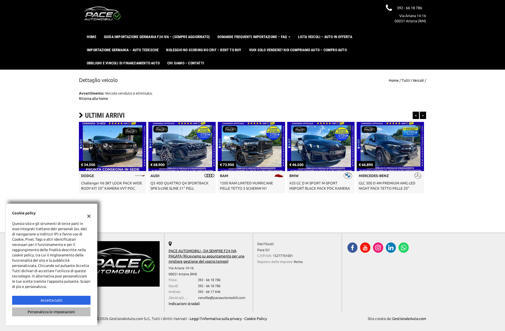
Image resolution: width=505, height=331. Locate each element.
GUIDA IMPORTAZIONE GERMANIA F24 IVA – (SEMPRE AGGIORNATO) (157, 37)
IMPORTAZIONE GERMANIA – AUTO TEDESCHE (123, 50)
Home (91, 37)
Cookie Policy (255, 319)
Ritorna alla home (93, 98)
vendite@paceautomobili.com (221, 298)
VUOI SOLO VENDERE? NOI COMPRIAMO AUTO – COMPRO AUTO (298, 50)
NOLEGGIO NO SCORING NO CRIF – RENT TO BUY (203, 50)
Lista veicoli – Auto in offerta (325, 37)
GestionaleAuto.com (409, 319)
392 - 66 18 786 (209, 280)
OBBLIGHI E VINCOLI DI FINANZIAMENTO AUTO (123, 63)
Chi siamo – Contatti (185, 63)
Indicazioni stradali (184, 304)
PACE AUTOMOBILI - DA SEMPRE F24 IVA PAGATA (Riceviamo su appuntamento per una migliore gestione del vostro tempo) (206, 256)
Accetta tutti (51, 300)
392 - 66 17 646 (209, 292)
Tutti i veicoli (413, 80)
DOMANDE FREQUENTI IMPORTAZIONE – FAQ (252, 37)
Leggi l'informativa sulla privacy (216, 319)
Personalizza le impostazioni (51, 312)
